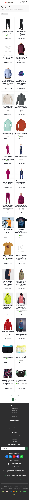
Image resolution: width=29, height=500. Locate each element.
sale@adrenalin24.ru (15, 466)
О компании (14, 408)
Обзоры (14, 441)
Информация (14, 420)
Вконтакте (6, 456)
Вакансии (14, 412)
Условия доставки (14, 427)
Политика (14, 416)
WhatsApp (21, 456)
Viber (17, 456)
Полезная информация (14, 435)
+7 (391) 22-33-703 (16, 463)
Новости (14, 410)
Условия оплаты (14, 424)
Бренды (14, 439)
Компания (14, 406)
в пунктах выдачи (18, 479)
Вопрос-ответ (14, 437)
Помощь (14, 422)
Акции (14, 414)
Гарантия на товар (14, 429)
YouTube (14, 456)
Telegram (10, 456)
